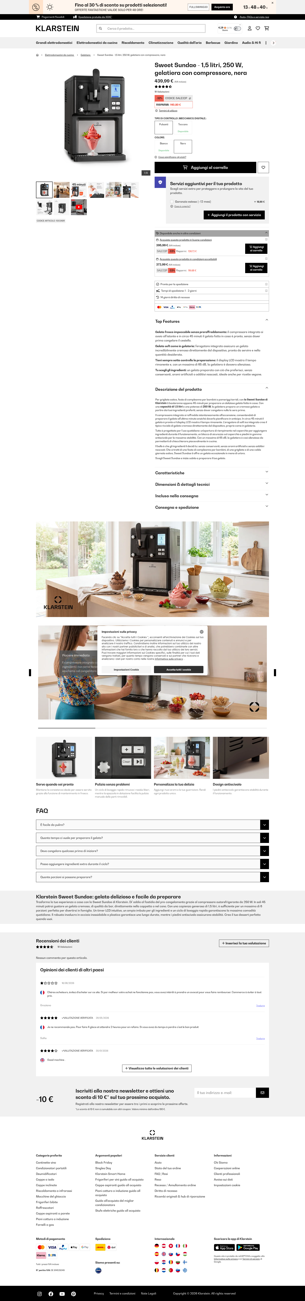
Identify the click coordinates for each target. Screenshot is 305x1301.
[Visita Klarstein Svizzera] (171, 1246)
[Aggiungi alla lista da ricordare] (263, 167)
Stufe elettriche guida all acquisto (117, 1210)
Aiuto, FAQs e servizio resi (254, 16)
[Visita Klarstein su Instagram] (39, 1294)
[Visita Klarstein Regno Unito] (164, 1254)
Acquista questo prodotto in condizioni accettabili (188, 259)
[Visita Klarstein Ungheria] (185, 1254)
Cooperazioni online (227, 1168)
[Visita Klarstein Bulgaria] (178, 1262)
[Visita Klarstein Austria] (164, 1246)
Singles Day (103, 1168)
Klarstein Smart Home (110, 1174)
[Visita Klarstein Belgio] (157, 1270)
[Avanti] (273, 43)
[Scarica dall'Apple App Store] (224, 1247)
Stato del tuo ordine (168, 1168)
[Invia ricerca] (100, 28)
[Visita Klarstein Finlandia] (185, 1262)
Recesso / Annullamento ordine (175, 1185)
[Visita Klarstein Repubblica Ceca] (178, 1254)
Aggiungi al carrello (209, 167)
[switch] (237, 28)
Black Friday (103, 1162)
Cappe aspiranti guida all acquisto (118, 1185)
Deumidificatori (46, 1174)
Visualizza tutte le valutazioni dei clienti (158, 1068)
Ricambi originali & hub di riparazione (180, 1196)
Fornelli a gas (45, 1224)
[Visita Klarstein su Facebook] (50, 1294)
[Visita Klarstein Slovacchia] (171, 1254)
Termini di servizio (251, 1259)
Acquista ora (222, 6)
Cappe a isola (45, 1179)
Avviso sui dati (223, 1179)
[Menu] (240, 25)
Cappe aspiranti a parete (53, 1213)
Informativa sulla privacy (226, 1259)
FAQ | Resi (161, 1174)
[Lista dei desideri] (258, 28)
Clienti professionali (227, 1174)
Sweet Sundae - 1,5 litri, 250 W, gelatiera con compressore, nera (131, 55)
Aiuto (158, 1162)
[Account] (250, 28)
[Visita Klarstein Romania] (171, 1262)
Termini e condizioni (122, 1293)
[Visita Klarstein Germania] (157, 1246)
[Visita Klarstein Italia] (185, 1246)
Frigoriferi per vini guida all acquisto (119, 1179)
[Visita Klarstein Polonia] (157, 1262)
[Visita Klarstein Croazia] (164, 1262)
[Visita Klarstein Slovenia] (178, 1270)
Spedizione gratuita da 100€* (95, 16)
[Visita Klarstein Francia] (178, 1246)
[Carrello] (266, 28)
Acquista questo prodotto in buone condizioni (186, 239)
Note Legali (148, 1293)
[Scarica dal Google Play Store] (248, 1247)
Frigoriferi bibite (47, 1202)
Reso (158, 1179)
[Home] (40, 55)
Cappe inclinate (46, 1185)
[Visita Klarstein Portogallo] (171, 1270)
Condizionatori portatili (51, 1168)
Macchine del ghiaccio (51, 1196)
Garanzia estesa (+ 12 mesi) (193, 201)
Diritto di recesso (166, 1191)
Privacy (99, 1293)
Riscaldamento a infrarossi (54, 1191)
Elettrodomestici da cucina (59, 55)
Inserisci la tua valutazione (245, 943)
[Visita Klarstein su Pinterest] (73, 1294)
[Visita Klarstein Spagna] (157, 1254)
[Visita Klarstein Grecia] (185, 1270)
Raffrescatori (45, 1207)
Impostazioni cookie (227, 1185)
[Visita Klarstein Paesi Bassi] (164, 1270)
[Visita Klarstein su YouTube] (62, 1294)
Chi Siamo (221, 1162)
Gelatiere (86, 55)
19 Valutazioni (162, 91)
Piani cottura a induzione (52, 1219)
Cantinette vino (46, 1162)
